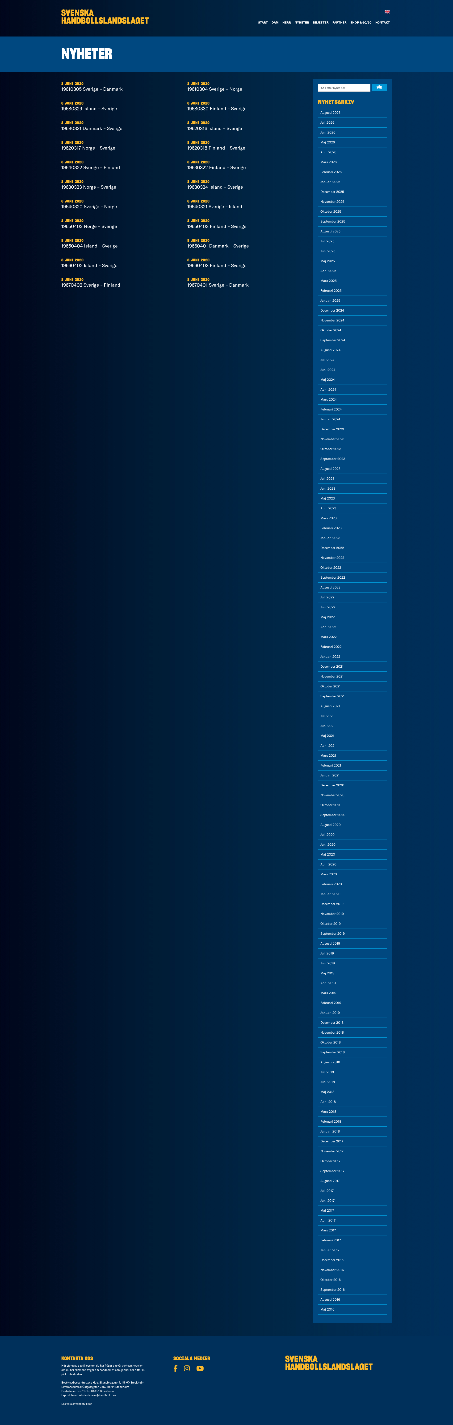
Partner (339, 22)
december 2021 (332, 666)
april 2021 (328, 745)
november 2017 (332, 1151)
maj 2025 (327, 261)
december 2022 (332, 548)
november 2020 (332, 795)
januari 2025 (330, 300)
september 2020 (332, 815)
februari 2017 (330, 1240)
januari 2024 (330, 419)
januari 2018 (330, 1131)
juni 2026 (327, 132)
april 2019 (328, 983)
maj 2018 (327, 1092)
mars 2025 (328, 281)
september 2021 (332, 696)
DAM (275, 22)
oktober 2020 (330, 805)
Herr (286, 22)
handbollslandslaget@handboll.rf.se (93, 1395)
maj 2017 (327, 1210)
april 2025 (328, 271)
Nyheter (302, 22)
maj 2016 (327, 1309)
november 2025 (332, 201)
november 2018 (332, 1032)
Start (263, 22)
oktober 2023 (330, 449)
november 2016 (332, 1270)
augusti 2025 (330, 231)
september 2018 (332, 1052)
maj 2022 (327, 617)
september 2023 (332, 459)
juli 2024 (327, 360)
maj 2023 (327, 498)
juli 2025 (327, 241)
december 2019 (332, 904)
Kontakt (382, 22)
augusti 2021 (330, 706)
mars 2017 (328, 1230)
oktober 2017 (330, 1161)
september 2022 (332, 577)
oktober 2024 (330, 330)
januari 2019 (330, 1013)
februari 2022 (331, 647)
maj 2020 (327, 854)
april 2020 (328, 864)
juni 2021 (327, 726)
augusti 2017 (330, 1181)
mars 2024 (328, 399)
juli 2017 (327, 1191)
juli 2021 (327, 716)
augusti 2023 (330, 469)
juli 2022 (327, 597)
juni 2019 (327, 963)
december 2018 (332, 1022)
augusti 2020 (330, 825)
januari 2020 (330, 894)
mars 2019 (328, 993)
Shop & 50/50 (361, 22)
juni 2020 (328, 844)
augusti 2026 (330, 112)
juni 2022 (327, 607)
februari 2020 (331, 884)
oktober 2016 (330, 1280)
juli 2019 (327, 953)
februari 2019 (330, 1003)
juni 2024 (327, 370)
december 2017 (331, 1141)
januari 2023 (330, 538)
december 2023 (332, 429)
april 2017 (328, 1220)
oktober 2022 (330, 567)
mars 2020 (328, 874)
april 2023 (328, 508)
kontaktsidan (73, 1374)
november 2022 (332, 558)
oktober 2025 (330, 211)
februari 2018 (330, 1121)
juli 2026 (327, 122)
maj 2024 (327, 380)
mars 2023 (328, 518)
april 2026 (328, 152)
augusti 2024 (330, 350)
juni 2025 (327, 251)
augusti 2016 (330, 1299)
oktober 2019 (330, 924)
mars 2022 (328, 637)
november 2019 (332, 914)
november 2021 (332, 676)
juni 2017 (327, 1200)
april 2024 (328, 389)
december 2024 (332, 310)
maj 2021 (327, 736)
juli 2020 (327, 834)
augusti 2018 (330, 1062)
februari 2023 (331, 528)
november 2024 (332, 320)
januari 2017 (330, 1250)
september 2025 (332, 221)
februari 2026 (331, 172)
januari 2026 (330, 182)
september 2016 (332, 1289)
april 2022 (328, 627)
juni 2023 (327, 488)
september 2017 (332, 1171)
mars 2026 (328, 162)
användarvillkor (82, 1403)
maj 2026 (327, 142)
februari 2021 (330, 765)
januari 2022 (330, 656)
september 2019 (332, 933)
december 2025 (332, 192)
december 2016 (332, 1260)
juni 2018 (327, 1082)
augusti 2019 (330, 943)
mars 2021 (328, 755)
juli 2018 (327, 1072)
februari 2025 (331, 290)
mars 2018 (328, 1111)
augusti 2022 (330, 587)
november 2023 (332, 439)
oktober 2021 (330, 686)
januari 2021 (330, 775)
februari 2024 (331, 409)
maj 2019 (327, 973)
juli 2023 (327, 478)
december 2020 (332, 785)
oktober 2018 (330, 1042)
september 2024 (332, 340)
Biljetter (321, 22)
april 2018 (328, 1102)
